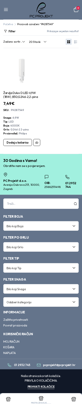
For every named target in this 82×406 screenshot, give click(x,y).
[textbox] (39, 226)
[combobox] (41, 226)
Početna (8, 24)
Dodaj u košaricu (17, 142)
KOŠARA (8, 347)
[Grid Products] (69, 42)
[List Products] (76, 42)
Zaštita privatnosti (15, 320)
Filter (12, 31)
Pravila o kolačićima (41, 380)
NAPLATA (9, 353)
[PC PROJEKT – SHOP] (41, 10)
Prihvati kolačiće (41, 386)
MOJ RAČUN (11, 342)
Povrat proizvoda (15, 325)
